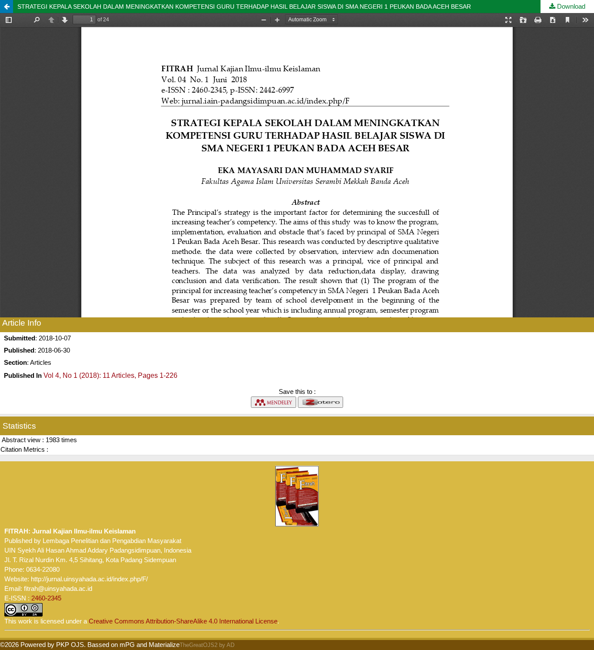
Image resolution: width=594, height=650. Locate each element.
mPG (127, 644)
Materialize (164, 644)
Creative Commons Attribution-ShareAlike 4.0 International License (183, 621)
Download (570, 6)
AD (230, 645)
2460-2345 (46, 598)
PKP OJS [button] (70, 644)
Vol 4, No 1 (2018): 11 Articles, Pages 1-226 (110, 375)
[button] (6, 6)
